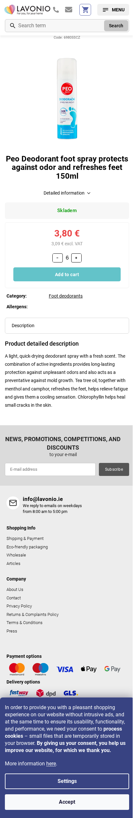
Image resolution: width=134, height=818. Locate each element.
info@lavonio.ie (43, 499)
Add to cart (67, 274)
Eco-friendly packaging (27, 546)
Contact (14, 597)
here (51, 763)
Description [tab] (23, 325)
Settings (67, 781)
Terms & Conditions (25, 622)
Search (116, 25)
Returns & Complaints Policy (33, 614)
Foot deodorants (66, 296)
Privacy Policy (19, 606)
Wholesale (16, 555)
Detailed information (64, 193)
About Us (15, 589)
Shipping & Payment (25, 538)
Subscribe (114, 469)
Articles (13, 563)
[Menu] (113, 10)
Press (12, 631)
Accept (67, 802)
